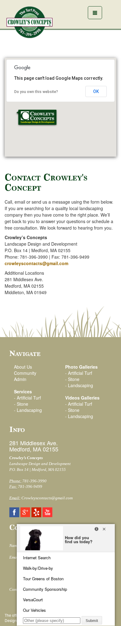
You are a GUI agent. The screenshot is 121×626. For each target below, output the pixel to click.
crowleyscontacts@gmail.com (36, 263)
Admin (20, 379)
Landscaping (29, 410)
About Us (23, 367)
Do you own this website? (36, 92)
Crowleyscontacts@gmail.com (47, 498)
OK (96, 91)
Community (25, 373)
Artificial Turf (29, 398)
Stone (22, 404)
